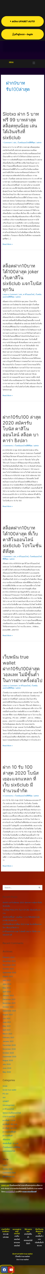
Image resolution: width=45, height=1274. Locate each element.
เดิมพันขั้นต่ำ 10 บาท (10, 1143)
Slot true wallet (22, 1259)
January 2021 (8, 1041)
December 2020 (9, 1045)
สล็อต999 (6, 1140)
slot (14, 143)
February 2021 (8, 1037)
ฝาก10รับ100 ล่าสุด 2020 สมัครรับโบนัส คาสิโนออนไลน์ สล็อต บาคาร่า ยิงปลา (22, 428)
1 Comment (7, 143)
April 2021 (6, 1030)
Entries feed (7, 1169)
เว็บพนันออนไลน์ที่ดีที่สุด (26, 143)
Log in (5, 1165)
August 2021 (8, 1015)
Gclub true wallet (9, 1090)
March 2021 (7, 1034)
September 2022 (9, 973)
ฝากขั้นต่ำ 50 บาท (9, 1128)
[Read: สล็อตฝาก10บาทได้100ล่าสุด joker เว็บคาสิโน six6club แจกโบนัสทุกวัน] (22, 256)
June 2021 (7, 1022)
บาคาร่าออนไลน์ (9, 1117)
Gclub (5, 1086)
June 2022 (7, 984)
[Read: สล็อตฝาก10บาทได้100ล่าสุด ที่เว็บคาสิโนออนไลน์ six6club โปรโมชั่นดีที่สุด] (22, 518)
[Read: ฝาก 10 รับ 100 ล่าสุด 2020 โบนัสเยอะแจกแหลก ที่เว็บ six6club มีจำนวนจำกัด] (22, 758)
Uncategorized (8, 1105)
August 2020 (8, 1060)
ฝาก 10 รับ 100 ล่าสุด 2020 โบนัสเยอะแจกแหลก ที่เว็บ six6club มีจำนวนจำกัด (21, 778)
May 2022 (7, 988)
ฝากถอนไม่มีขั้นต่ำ (9, 1132)
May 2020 (7, 1072)
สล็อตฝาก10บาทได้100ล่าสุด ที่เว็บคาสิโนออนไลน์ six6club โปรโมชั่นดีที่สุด (22, 539)
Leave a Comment (10, 294)
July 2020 (7, 1064)
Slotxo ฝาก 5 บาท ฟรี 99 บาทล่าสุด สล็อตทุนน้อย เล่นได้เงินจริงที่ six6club (21, 125)
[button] (34, 63)
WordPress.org (8, 1177)
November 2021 (9, 1003)
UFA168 (5, 1237)
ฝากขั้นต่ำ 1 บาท (9, 1120)
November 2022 (9, 965)
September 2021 (9, 1011)
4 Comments (8, 796)
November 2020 (9, 1049)
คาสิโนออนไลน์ (28, 294)
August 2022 (8, 976)
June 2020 (7, 1068)
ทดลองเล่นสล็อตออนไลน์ (12, 1113)
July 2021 (6, 1018)
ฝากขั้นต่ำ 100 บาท (10, 1124)
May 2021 (6, 1026)
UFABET (6, 1101)
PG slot (5, 1094)
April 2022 (7, 992)
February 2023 (8, 957)
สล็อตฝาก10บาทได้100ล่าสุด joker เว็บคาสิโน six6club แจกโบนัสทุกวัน (22, 277)
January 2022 (8, 996)
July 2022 (6, 980)
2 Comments (8, 446)
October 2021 (8, 1007)
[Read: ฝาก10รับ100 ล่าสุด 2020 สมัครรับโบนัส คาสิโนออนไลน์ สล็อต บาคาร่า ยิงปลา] (22, 407)
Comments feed (9, 1173)
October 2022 (8, 969)
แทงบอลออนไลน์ (9, 1151)
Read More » (8, 244)
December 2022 (9, 961)
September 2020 (9, 1057)
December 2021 (9, 999)
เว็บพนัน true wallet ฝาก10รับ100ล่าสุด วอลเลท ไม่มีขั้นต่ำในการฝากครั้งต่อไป (22, 668)
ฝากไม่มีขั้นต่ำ (8, 1136)
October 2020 (8, 1053)
